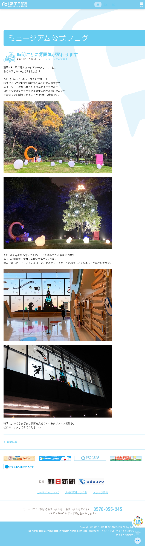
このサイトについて (48, 492)
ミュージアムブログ (56, 58)
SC (113, 4)
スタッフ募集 (100, 492)
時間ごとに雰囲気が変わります (47, 54)
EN (105, 4)
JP (98, 4)
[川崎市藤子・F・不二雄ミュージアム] (14, 4)
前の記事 (12, 442)
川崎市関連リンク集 (76, 492)
